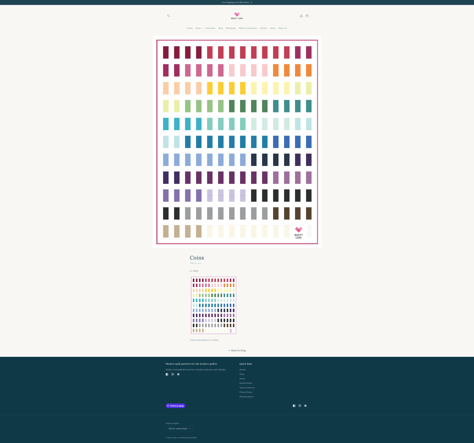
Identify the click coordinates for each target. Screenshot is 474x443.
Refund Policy (245, 383)
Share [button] (195, 271)
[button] (168, 16)
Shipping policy (246, 397)
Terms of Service (247, 388)
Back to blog (238, 350)
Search (242, 370)
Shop (241, 374)
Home (242, 379)
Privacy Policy (245, 392)
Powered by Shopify (189, 438)
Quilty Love (176, 438)
